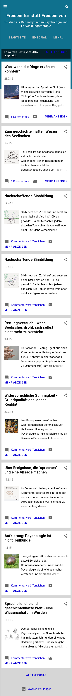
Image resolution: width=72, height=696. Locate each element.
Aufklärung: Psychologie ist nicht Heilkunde (27, 538)
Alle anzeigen (57, 52)
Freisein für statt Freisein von (36, 15)
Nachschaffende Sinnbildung (28, 196)
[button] (65, 67)
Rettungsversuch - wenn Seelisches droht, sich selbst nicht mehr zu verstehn (28, 327)
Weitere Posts (36, 675)
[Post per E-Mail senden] (35, 118)
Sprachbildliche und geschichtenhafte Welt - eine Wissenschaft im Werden (28, 608)
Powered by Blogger (38, 689)
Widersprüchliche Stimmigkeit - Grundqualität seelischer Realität (31, 400)
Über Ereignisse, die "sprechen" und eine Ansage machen (30, 469)
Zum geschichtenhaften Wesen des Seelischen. (30, 133)
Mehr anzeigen (56, 116)
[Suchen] (67, 7)
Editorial (39, 37)
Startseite (17, 37)
